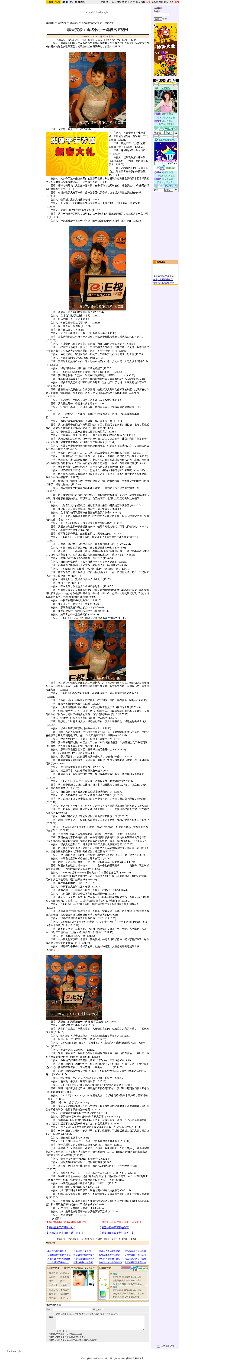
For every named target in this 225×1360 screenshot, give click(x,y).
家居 (155, 279)
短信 (143, 2)
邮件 (161, 2)
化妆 (155, 276)
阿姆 (97, 375)
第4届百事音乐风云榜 (92, 22)
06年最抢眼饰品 (165, 279)
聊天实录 (109, 22)
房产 (132, 2)
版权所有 (139, 1358)
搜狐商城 (161, 262)
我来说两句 (73, 40)
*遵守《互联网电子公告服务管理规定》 (67, 1337)
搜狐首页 (50, 22)
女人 (138, 2)
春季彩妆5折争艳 (166, 276)
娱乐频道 (62, 22)
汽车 (127, 2)
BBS (171, 2)
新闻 (103, 2)
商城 (166, 2)
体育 (108, 2)
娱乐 (114, 2)
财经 (119, 2)
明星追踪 (74, 22)
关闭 (134, 40)
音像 (155, 282)
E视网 (110, 36)
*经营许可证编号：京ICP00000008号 (66, 1334)
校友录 (155, 2)
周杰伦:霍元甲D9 (166, 282)
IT (123, 2)
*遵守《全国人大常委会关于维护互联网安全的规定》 (73, 1340)
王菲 (99, 809)
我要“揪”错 (87, 40)
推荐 (99, 40)
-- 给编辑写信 (167, 1346)
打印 (125, 40)
